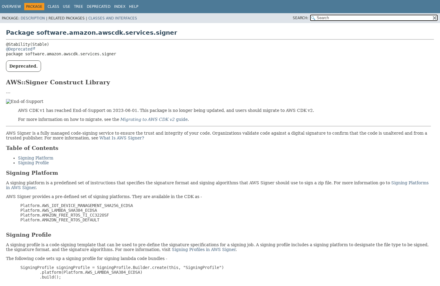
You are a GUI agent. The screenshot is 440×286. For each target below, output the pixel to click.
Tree (78, 6)
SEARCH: (300, 18)
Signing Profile (33, 162)
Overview (11, 6)
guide (154, 119)
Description (33, 18)
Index (119, 6)
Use (66, 6)
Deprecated (98, 6)
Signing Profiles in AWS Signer (204, 249)
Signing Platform (35, 158)
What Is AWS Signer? (121, 138)
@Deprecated (19, 49)
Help (133, 6)
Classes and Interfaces (112, 18)
